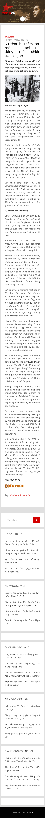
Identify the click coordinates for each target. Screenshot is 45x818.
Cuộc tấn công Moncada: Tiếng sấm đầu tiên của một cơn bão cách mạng (22, 778)
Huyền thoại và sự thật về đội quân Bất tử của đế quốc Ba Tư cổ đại (22, 543)
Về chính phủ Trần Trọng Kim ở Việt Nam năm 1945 (22, 570)
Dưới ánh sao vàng (17, 647)
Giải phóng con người (19, 751)
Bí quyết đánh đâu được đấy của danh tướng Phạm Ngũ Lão (22, 595)
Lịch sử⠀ (25, 40)
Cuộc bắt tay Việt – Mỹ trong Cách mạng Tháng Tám (22, 665)
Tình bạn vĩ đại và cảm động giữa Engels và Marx (22, 769)
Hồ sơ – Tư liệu (14, 534)
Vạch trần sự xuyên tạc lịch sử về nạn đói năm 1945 (22, 561)
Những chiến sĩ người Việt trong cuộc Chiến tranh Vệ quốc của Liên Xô (22, 760)
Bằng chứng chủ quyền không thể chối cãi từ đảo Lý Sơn (22, 717)
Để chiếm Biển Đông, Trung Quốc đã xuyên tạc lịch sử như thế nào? (22, 726)
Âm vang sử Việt (15, 586)
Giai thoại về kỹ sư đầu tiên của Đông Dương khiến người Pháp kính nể (22, 604)
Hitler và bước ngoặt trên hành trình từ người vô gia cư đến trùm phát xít (22, 552)
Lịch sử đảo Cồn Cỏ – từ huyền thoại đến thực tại (22, 708)
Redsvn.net (29, 812)
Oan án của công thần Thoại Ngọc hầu (22, 622)
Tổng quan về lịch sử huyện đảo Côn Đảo (22, 735)
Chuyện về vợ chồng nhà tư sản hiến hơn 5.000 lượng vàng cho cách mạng (22, 674)
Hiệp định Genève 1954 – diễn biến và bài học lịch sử (22, 787)
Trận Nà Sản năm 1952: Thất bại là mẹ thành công (22, 683)
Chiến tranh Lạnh (18, 495)
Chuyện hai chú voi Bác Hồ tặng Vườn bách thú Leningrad (22, 656)
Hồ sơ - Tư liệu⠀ (13, 40)
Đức (30, 495)
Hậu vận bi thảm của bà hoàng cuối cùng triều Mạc (22, 613)
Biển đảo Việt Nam (16, 699)
